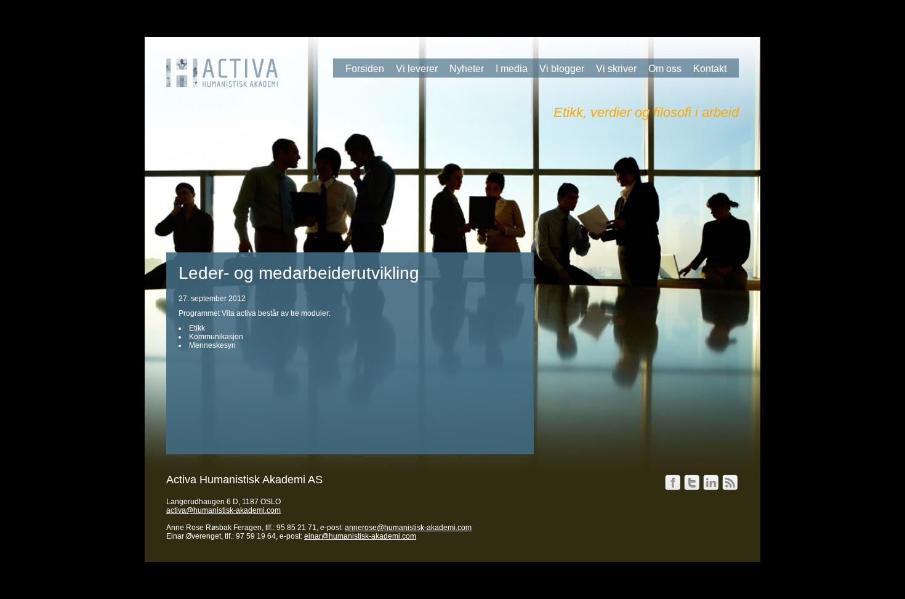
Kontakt (709, 68)
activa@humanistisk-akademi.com (223, 510)
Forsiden (364, 68)
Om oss (665, 68)
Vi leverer (417, 68)
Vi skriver (616, 68)
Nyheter (466, 68)
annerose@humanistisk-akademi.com (408, 527)
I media (512, 68)
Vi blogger (561, 68)
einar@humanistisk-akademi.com (360, 536)
